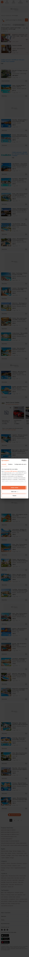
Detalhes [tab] (10, 464)
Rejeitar (14, 495)
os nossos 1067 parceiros (11, 471)
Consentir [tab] (4, 464)
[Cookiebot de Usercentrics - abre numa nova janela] (21, 460)
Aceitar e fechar (14, 487)
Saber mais (13, 491)
